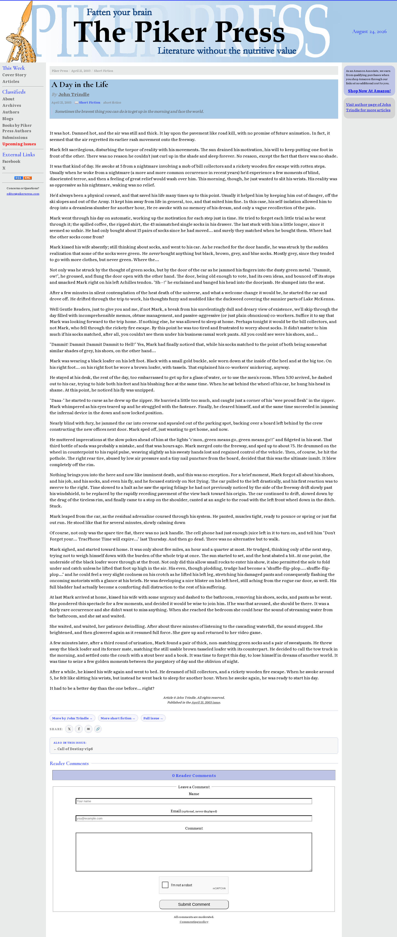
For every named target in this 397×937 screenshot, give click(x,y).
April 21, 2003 (81, 70)
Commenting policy (194, 922)
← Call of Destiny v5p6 (73, 748)
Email (194, 810)
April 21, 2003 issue (205, 702)
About (8, 98)
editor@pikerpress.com (23, 193)
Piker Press (60, 70)
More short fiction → (118, 718)
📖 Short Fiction (87, 102)
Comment (194, 828)
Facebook (11, 161)
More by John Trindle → (72, 718)
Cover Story (14, 74)
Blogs (7, 118)
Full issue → (153, 718)
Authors (10, 112)
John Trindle (73, 94)
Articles (10, 81)
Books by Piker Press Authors (17, 127)
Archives (11, 105)
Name (194, 793)
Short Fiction (103, 70)
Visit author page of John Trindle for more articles (368, 107)
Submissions (15, 137)
